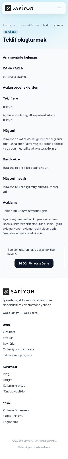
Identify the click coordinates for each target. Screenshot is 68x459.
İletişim (7, 380)
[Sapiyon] (19, 8)
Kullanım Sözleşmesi (16, 410)
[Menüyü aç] (59, 8)
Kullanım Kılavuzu (29, 25)
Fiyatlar (8, 338)
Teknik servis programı (17, 355)
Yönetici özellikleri (14, 391)
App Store (30, 312)
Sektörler (9, 343)
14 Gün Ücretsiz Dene (34, 263)
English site (10, 422)
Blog (6, 374)
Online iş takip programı (18, 349)
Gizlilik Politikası (13, 416)
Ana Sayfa (9, 25)
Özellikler (9, 332)
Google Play (11, 312)
